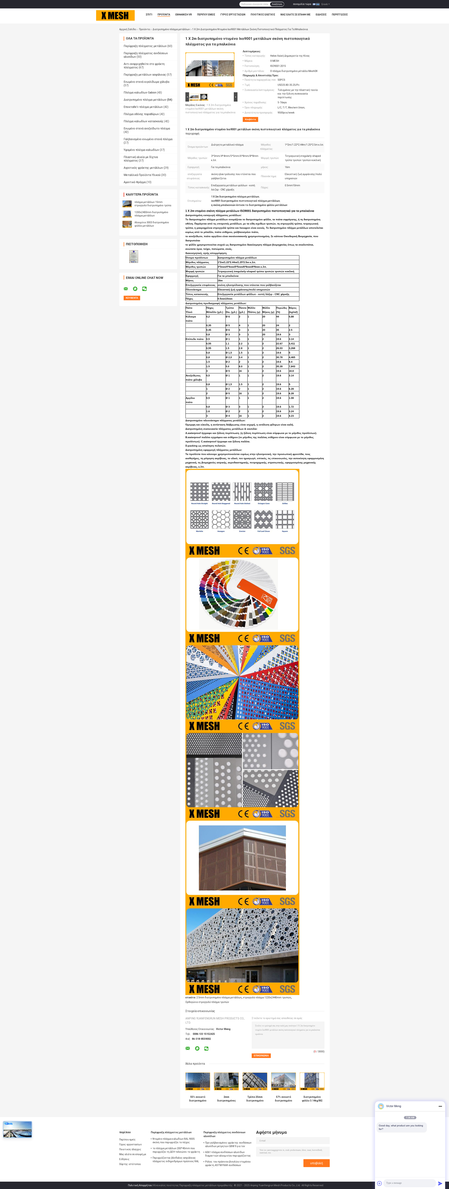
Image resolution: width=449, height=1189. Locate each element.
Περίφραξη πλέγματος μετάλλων (145, 46)
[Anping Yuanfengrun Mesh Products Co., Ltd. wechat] (146, 289)
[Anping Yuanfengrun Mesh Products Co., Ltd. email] (128, 289)
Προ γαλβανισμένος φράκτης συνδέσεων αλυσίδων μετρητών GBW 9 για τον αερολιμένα (228, 1145)
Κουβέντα (250, 119)
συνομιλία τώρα (302, 4)
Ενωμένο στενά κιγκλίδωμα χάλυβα (146, 81)
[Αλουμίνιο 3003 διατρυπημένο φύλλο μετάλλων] (127, 224)
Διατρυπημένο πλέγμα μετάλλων (171, 29)
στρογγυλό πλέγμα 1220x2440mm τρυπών (267, 997)
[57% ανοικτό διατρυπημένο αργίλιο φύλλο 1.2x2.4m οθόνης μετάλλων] (283, 1081)
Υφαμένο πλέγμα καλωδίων (141, 150)
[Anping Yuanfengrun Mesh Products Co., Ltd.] (115, 15)
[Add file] (379, 1183)
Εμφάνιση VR (183, 14)
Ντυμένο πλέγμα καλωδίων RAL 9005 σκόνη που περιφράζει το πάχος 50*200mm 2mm (174, 1141)
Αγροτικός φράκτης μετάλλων (143, 167)
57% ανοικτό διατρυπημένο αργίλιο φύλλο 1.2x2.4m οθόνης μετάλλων (283, 1099)
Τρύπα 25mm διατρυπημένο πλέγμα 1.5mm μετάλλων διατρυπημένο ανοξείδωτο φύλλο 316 (255, 1099)
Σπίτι (149, 14)
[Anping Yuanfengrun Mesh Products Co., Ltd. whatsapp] (137, 289)
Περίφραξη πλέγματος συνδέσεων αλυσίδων (224, 1134)
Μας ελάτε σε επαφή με (295, 14)
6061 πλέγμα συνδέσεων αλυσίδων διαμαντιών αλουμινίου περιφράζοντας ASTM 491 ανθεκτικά (228, 1154)
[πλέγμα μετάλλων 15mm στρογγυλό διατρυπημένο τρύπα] (127, 204)
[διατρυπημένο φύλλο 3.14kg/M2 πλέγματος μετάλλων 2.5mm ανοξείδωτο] (312, 1081)
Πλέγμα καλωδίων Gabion (140, 92)
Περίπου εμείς (206, 14)
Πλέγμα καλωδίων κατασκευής (143, 121)
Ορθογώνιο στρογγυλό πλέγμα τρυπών (207, 1002)
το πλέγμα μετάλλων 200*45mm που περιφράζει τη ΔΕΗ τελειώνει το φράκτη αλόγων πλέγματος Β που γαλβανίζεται (176, 1150)
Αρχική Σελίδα (127, 29)
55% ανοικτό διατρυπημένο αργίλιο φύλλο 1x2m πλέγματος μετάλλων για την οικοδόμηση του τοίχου (198, 1099)
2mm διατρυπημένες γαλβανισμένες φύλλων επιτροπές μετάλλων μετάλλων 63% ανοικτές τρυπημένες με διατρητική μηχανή (226, 1099)
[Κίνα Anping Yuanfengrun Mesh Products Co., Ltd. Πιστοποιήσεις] (133, 256)
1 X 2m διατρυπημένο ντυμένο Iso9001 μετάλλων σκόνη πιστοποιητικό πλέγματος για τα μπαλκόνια (210, 109)
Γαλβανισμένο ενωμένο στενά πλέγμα (148, 139)
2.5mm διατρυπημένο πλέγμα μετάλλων (219, 997)
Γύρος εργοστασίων (232, 14)
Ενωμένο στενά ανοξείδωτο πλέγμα (147, 128)
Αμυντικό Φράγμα (135, 182)
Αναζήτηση (277, 4)
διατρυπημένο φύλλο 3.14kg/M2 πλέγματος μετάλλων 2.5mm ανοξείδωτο (312, 1099)
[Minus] (440, 1106)
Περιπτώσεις (340, 14)
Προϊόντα (164, 14)
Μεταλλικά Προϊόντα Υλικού (142, 175)
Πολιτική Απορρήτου (140, 1185)
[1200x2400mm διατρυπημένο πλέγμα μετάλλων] (127, 214)
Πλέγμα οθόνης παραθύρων (141, 114)
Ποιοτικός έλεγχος (263, 14)
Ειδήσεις (321, 14)
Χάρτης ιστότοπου (130, 1164)
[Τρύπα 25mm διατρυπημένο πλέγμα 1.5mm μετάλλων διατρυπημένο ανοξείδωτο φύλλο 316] (255, 1081)
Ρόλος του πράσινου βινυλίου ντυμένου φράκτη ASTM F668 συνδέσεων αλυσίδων (228, 1164)
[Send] (440, 1183)
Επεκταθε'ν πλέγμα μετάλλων (143, 107)
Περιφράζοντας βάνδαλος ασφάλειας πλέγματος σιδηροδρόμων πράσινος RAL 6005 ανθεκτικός (176, 1160)
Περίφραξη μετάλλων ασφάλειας (145, 74)
